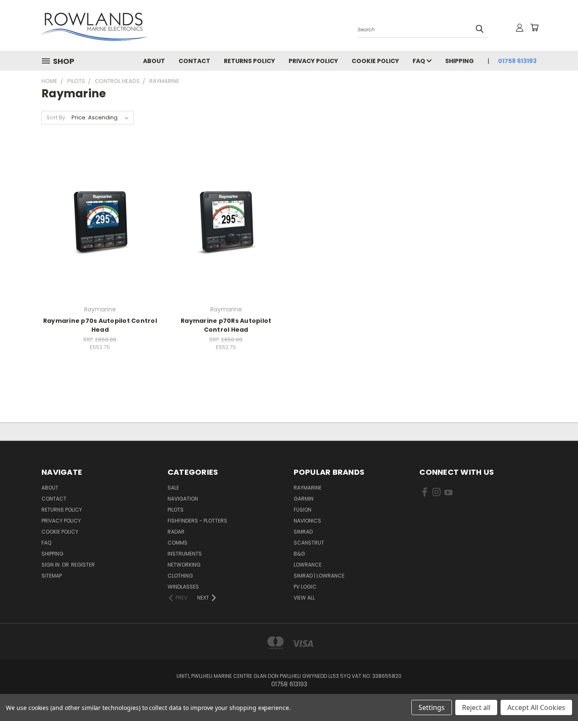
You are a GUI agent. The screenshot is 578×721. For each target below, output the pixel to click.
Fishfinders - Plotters (197, 520)
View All (304, 597)
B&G (299, 553)
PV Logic (305, 586)
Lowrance (308, 564)
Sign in (51, 564)
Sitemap (51, 575)
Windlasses (183, 586)
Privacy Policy (313, 61)
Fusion (302, 509)
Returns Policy (249, 61)
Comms (177, 542)
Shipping (459, 61)
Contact (194, 61)
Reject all (476, 707)
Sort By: (56, 117)
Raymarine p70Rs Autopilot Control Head (226, 325)
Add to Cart (100, 236)
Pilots (176, 509)
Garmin (304, 498)
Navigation (183, 498)
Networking (184, 564)
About (154, 61)
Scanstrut (309, 542)
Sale (173, 487)
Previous (555, 694)
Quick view (99, 204)
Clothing (180, 575)
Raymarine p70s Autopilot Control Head (100, 325)
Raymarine (308, 487)
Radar (176, 531)
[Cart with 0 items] (534, 27)
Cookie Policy (375, 61)
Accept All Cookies (536, 707)
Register (83, 564)
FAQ (420, 61)
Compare (97, 221)
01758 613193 (517, 61)
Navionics (307, 520)
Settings (431, 707)
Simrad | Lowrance (319, 575)
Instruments (185, 553)
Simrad (303, 531)
